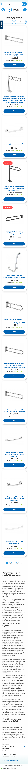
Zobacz (14, 65)
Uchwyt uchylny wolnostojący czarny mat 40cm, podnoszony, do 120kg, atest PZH (14, 188)
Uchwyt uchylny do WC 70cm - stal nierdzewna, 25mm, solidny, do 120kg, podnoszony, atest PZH (14, 410)
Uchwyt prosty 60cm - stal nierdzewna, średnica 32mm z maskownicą (14, 454)
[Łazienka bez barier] (14, 9)
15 (21, 563)
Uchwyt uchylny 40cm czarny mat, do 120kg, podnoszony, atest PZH (14, 233)
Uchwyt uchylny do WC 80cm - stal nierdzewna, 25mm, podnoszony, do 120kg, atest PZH (14, 365)
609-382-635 (3, 9)
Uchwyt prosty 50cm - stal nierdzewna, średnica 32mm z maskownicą (14, 498)
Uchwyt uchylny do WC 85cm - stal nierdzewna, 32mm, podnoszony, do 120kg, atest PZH (14, 321)
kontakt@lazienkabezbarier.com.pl (12, 759)
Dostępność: (9, 60)
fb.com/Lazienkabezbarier (11, 760)
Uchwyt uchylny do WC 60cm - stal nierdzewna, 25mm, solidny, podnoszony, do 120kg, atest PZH (14, 54)
